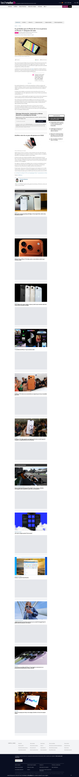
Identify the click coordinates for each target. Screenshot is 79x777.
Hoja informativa (44, 59)
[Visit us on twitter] (67, 2)
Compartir (18, 59)
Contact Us (41, 764)
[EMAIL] (22, 181)
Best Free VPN (20, 745)
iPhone (20, 25)
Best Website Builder (22, 749)
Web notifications (55, 767)
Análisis (15, 6)
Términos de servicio (29, 124)
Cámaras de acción (38, 22)
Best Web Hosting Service (23, 747)
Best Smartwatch (44, 749)
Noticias (10, 6)
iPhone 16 (30, 22)
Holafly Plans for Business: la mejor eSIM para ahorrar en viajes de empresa (57, 129)
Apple (32, 69)
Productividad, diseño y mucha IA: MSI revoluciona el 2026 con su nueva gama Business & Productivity (57, 124)
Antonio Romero (34, 32)
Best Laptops (32, 743)
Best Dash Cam (67, 745)
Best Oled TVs (43, 747)
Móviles (16, 25)
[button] (76, 2)
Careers (28, 769)
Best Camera (66, 743)
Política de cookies (30, 767)
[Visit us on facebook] (65, 2)
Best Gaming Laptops (34, 745)
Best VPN (20, 743)
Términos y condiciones (56, 764)
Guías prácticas (22, 6)
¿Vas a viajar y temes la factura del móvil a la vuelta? (57, 119)
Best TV (42, 745)
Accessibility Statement (19, 769)
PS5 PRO (24, 22)
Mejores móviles (48, 22)
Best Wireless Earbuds (53, 747)
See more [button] (29, 83)
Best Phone (43, 743)
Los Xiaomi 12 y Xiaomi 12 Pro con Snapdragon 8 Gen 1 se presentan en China (31, 172)
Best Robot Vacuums (68, 749)
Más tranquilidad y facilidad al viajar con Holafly (57, 140)
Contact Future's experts (31, 764)
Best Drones (66, 747)
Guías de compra (32, 6)
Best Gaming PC (33, 747)
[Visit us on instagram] (68, 2)
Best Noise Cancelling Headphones (55, 745)
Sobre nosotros (17, 764)
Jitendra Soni (28, 32)
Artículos (40, 6)
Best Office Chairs (52, 749)
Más (45, 6)
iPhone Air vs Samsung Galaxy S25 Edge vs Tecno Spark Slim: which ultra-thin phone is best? (57, 135)
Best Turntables (52, 743)
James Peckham (23, 32)
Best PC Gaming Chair (34, 749)
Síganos (38, 59)
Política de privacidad (19, 767)
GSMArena (20, 175)
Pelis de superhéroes (58, 22)
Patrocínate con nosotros (44, 767)
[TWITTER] (21, 181)
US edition (30, 775)
